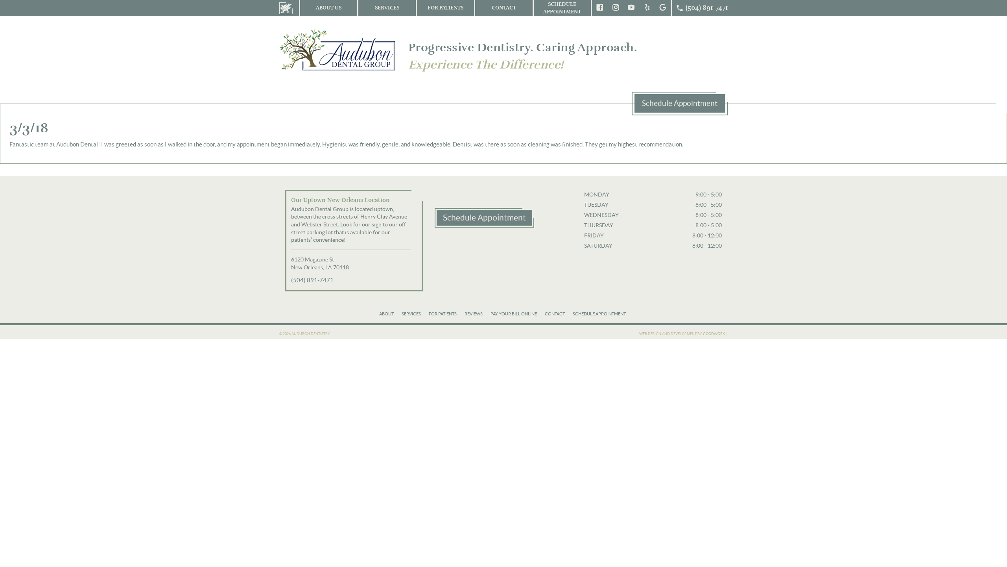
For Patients (445, 8)
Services (387, 8)
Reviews (474, 313)
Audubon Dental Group (338, 49)
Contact (504, 8)
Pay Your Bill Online (514, 313)
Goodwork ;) (715, 334)
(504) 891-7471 (312, 280)
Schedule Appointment (562, 8)
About (386, 313)
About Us (328, 8)
